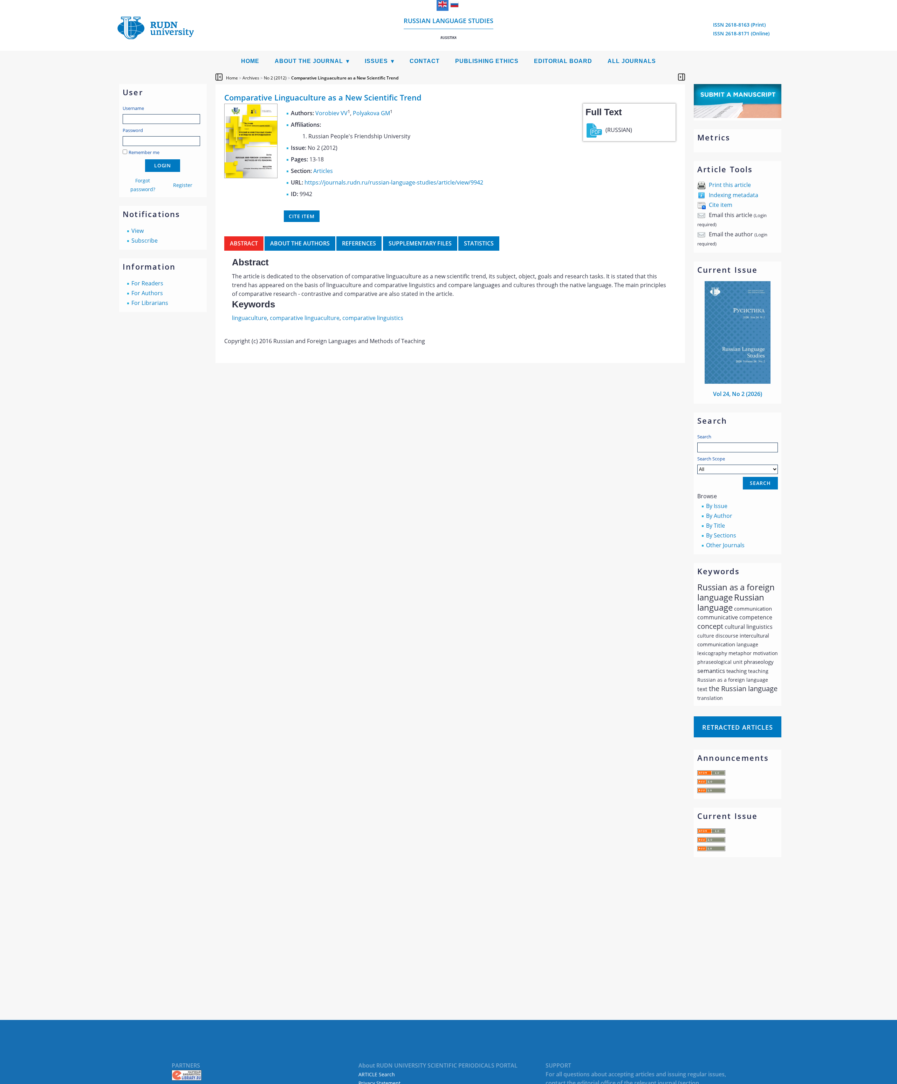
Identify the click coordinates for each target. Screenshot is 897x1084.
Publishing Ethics (487, 61)
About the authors (300, 243)
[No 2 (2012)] (251, 176)
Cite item (720, 205)
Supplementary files (420, 243)
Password (133, 130)
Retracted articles (737, 727)
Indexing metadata (733, 195)
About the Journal (309, 61)
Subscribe (144, 240)
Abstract (244, 243)
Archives (250, 78)
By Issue (716, 506)
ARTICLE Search (376, 1074)
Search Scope (711, 459)
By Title (715, 525)
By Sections (721, 535)
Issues (376, 61)
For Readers (147, 283)
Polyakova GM (371, 113)
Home (250, 61)
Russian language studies (448, 28)
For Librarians (149, 303)
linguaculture (249, 318)
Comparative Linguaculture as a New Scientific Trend (344, 78)
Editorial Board (563, 61)
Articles (323, 171)
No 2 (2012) (275, 78)
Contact (425, 61)
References (359, 243)
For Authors (147, 293)
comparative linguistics (372, 318)
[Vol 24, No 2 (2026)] (738, 381)
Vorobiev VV (331, 113)
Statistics (479, 243)
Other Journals (725, 545)
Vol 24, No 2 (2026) (737, 394)
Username (133, 108)
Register (182, 185)
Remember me (144, 152)
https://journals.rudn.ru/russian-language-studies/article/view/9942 (393, 182)
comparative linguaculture (305, 318)
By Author (719, 516)
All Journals (632, 61)
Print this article (730, 185)
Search (704, 436)
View (137, 231)
